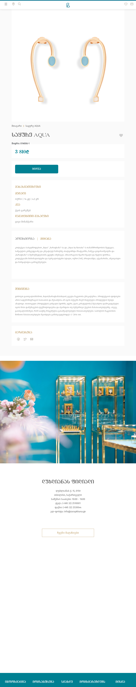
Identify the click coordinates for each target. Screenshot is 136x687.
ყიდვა (36, 169)
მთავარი (17, 126)
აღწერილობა (24, 239)
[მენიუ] (6, 4)
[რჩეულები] (126, 4)
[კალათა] (132, 4)
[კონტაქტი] (13, 4)
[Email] (31, 339)
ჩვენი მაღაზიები (68, 532)
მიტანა (45, 239)
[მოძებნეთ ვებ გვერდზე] (19, 4)
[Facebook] (18, 339)
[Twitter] (25, 339)
